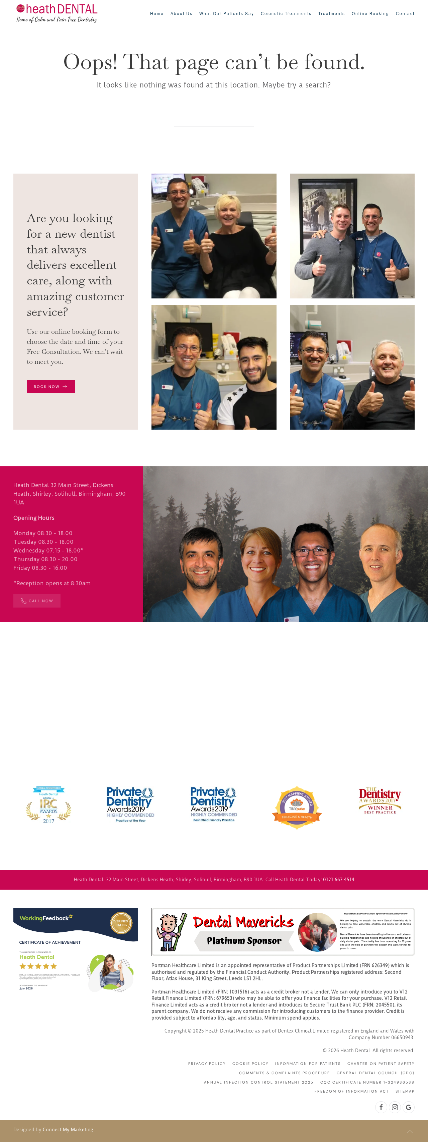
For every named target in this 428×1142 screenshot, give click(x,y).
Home (157, 13)
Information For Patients (308, 1063)
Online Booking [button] (370, 13)
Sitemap (405, 1091)
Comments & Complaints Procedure (284, 1073)
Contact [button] (405, 13)
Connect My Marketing (68, 1129)
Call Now (41, 601)
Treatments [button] (331, 13)
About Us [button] (182, 13)
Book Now (47, 386)
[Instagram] (395, 1107)
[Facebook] (381, 1107)
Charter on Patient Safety (381, 1063)
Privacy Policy (207, 1063)
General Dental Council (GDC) (376, 1073)
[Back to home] (56, 13)
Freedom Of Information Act (352, 1091)
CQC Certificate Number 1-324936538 (367, 1082)
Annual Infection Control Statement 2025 (259, 1082)
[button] (410, 1131)
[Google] (409, 1107)
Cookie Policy (250, 1063)
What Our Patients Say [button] (226, 13)
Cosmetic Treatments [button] (286, 13)
